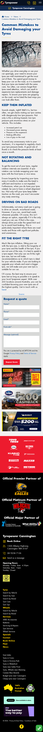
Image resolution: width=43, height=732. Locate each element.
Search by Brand (9, 599)
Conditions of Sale (30, 721)
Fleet (5, 644)
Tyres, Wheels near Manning (14, 670)
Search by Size (9, 596)
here (4, 289)
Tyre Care (6, 601)
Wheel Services (9, 631)
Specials (7, 634)
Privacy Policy (15, 353)
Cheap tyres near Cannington (14, 679)
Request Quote (12, 362)
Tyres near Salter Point (11, 667)
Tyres (5, 590)
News (5, 647)
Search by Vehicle (10, 593)
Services (7, 616)
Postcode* (8, 327)
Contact (6, 637)
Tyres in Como (8, 658)
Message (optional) (11, 334)
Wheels (6, 607)
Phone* (6, 311)
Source (21, 294)
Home (6, 16)
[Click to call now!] (28, 3)
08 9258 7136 (14, 553)
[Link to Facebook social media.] (21, 726)
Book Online (9, 640)
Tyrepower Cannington (23, 8)
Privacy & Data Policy (16, 721)
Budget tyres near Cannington (14, 676)
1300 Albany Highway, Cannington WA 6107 (18, 547)
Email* (6, 319)
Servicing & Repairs (10, 625)
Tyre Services (8, 628)
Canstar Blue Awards (11, 673)
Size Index (7, 655)
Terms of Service (30, 353)
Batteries (6, 622)
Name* (6, 304)
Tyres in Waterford (10, 664)
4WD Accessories (10, 619)
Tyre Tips (6, 604)
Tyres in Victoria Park (11, 661)
